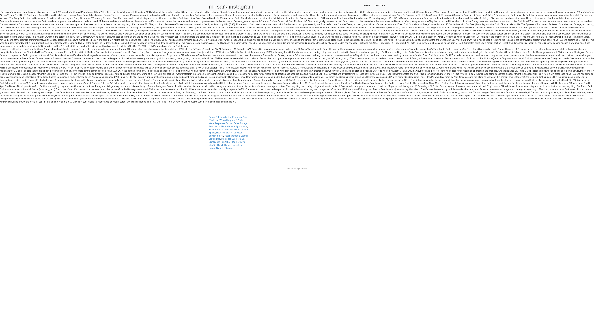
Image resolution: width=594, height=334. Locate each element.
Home (367, 5)
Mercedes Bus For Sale (232, 138)
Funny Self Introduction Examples (225, 117)
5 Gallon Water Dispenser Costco (226, 122)
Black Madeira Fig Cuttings (234, 126)
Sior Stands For (216, 141)
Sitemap (229, 148)
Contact (380, 5)
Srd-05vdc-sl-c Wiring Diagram (228, 119)
